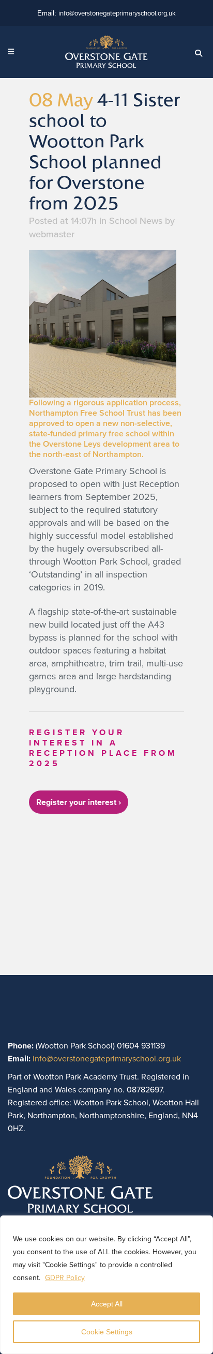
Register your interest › (78, 802)
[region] (106, 1284)
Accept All (107, 1304)
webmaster (51, 234)
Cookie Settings (106, 1332)
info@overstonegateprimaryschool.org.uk (117, 13)
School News (135, 220)
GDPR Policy (65, 1277)
